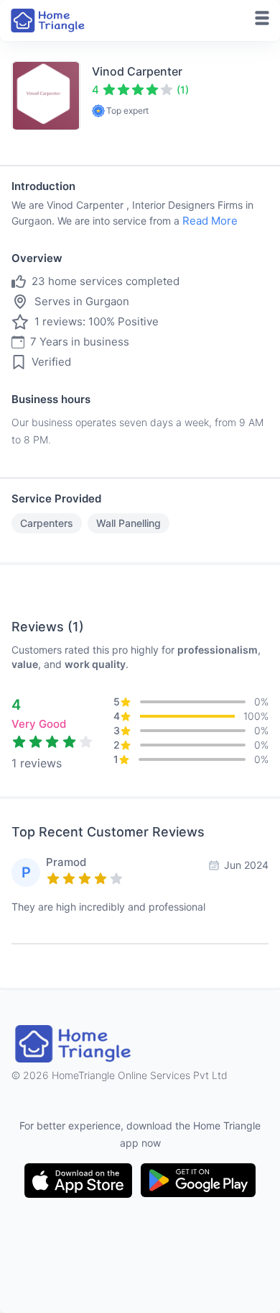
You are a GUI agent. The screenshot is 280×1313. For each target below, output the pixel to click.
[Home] (49, 20)
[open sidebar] (262, 18)
